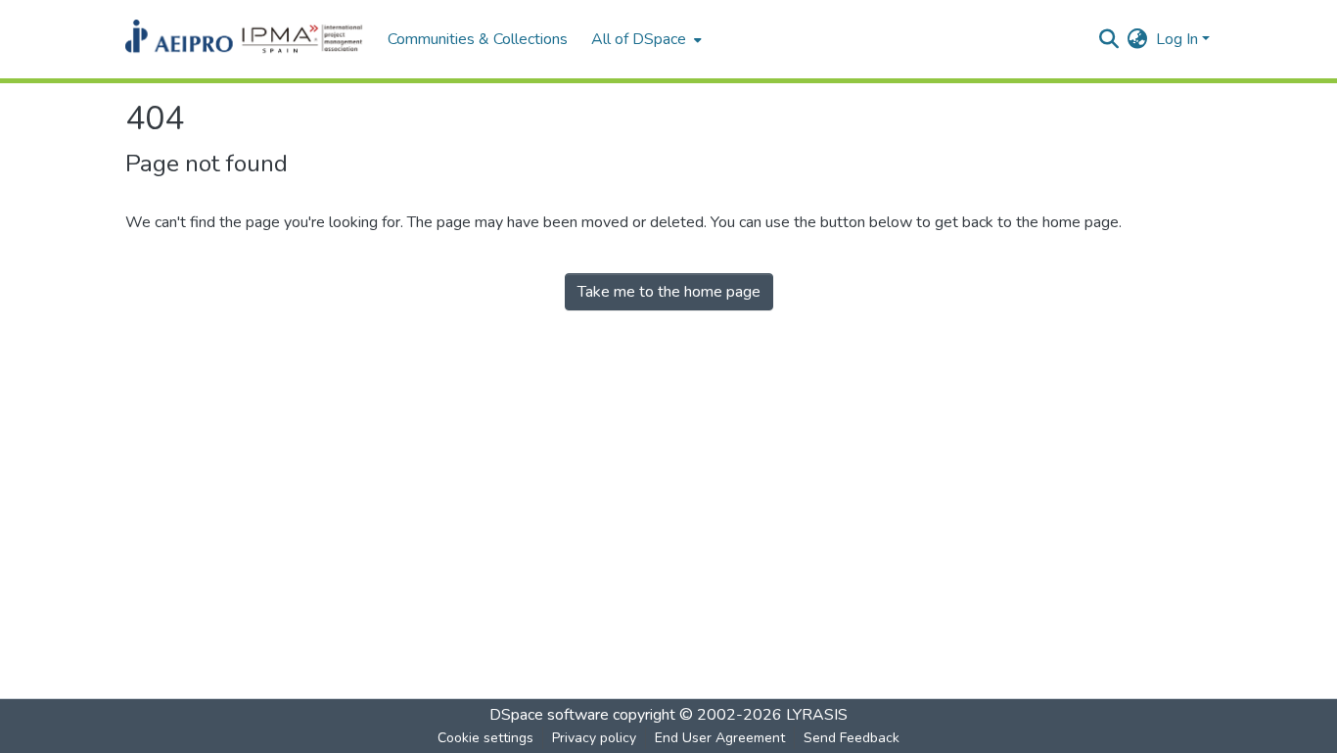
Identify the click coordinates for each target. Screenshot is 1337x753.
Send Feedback (851, 738)
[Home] (246, 39)
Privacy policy (594, 738)
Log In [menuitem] (1177, 39)
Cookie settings (485, 738)
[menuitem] (644, 39)
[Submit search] (1109, 39)
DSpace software (549, 715)
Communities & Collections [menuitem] (478, 39)
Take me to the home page (669, 292)
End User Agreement (720, 738)
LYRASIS (817, 715)
